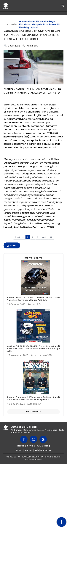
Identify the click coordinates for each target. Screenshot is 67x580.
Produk (20, 446)
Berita (16, 24)
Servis (30, 446)
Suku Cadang (43, 446)
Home (10, 24)
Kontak (28, 450)
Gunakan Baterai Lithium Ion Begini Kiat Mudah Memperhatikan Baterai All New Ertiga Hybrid (39, 24)
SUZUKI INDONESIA (22, 457)
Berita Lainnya (33, 411)
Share (13, 245)
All (51, 237)
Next (44, 237)
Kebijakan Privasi (43, 450)
